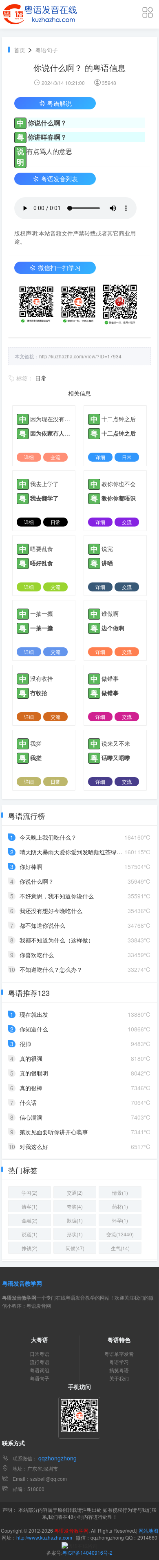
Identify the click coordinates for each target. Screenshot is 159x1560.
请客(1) (30, 1206)
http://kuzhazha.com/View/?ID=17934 (80, 356)
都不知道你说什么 (42, 925)
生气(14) (120, 1247)
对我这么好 (34, 1146)
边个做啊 (113, 628)
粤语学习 (119, 1361)
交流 (55, 456)
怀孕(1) (120, 1220)
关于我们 (119, 1378)
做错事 (110, 678)
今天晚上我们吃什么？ (48, 837)
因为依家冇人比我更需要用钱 (50, 433)
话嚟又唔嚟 (116, 757)
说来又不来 (116, 743)
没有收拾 (41, 678)
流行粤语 (39, 1361)
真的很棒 (31, 1088)
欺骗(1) (75, 1220)
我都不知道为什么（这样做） (57, 940)
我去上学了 (44, 484)
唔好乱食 (41, 563)
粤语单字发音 (119, 1353)
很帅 (25, 1044)
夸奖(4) (75, 1206)
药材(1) (120, 1206)
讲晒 (107, 563)
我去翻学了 (44, 498)
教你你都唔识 (119, 498)
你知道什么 (34, 1029)
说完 (107, 548)
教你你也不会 (119, 484)
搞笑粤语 (119, 1370)
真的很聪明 (34, 1073)
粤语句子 (46, 50)
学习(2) (30, 1192)
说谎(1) (30, 1234)
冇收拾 (38, 693)
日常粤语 (39, 1353)
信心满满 (31, 1117)
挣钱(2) (30, 1247)
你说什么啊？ (37, 881)
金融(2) (30, 1220)
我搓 (36, 743)
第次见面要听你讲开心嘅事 (54, 1132)
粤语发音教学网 (22, 1283)
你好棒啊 (31, 866)
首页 (19, 50)
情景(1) (120, 1192)
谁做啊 (110, 613)
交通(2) (75, 1192)
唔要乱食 (41, 548)
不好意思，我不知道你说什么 (57, 896)
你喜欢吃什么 (37, 955)
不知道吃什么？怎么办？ (51, 969)
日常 (40, 378)
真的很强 (31, 1058)
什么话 (28, 1102)
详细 (29, 456)
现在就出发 (34, 1014)
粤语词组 (39, 1370)
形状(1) (75, 1234)
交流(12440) (120, 1234)
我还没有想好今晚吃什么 (51, 911)
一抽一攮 (41, 613)
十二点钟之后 (119, 419)
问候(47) (75, 1247)
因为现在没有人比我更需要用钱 (50, 419)
